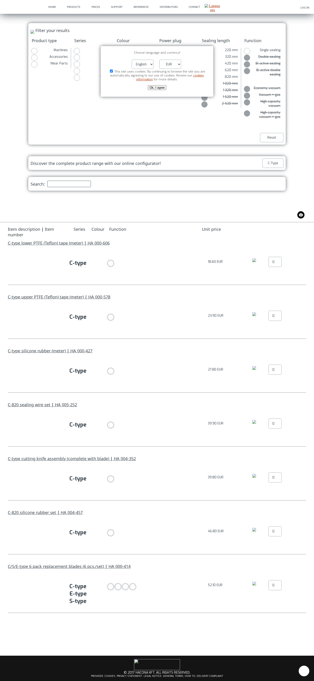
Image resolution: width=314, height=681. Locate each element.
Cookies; (110, 676)
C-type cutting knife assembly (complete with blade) (58, 458)
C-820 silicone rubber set (32, 512)
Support (117, 7)
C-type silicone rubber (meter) (37, 351)
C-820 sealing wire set (29, 404)
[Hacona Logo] (22, 7)
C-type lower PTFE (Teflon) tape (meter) (45, 243)
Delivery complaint (210, 676)
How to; (190, 676)
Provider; (97, 676)
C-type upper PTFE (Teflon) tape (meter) (46, 297)
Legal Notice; (153, 676)
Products (73, 7)
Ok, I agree (157, 87)
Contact (194, 7)
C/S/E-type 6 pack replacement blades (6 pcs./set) (56, 566)
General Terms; (173, 676)
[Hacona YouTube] (157, 669)
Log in (304, 7)
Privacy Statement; (130, 676)
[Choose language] (212, 10)
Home (52, 7)
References (141, 7)
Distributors (169, 7)
